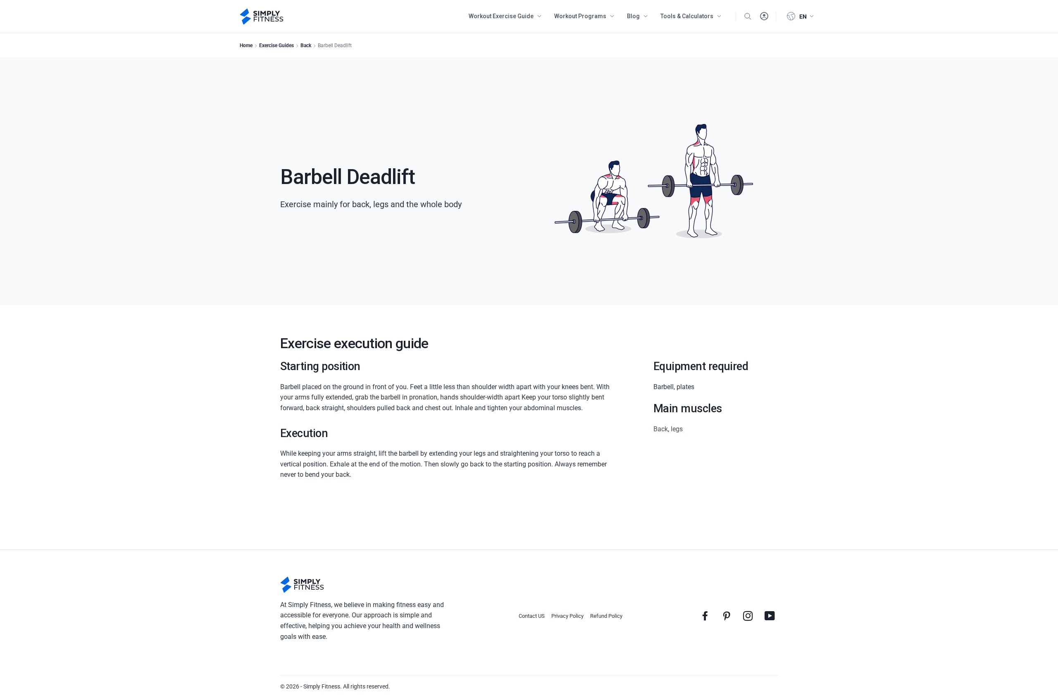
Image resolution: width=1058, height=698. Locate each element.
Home (246, 45)
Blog (633, 16)
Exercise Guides (276, 45)
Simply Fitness (321, 686)
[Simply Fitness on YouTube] (769, 615)
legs (677, 429)
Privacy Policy (567, 616)
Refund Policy (606, 616)
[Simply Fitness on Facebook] (705, 615)
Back (305, 45)
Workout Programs (580, 16)
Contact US (532, 616)
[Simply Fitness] (302, 584)
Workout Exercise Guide (501, 16)
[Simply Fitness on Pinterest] (726, 615)
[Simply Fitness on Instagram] (748, 615)
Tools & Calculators (686, 16)
